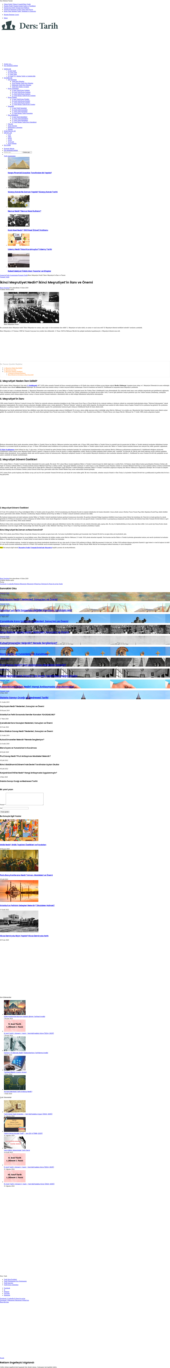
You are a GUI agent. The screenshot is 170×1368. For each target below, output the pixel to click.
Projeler (10, 129)
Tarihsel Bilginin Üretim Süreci (15, 1072)
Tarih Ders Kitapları (18, 81)
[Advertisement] (85, 45)
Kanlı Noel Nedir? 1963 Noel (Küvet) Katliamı (28, 230)
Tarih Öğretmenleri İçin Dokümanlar (15, 1281)
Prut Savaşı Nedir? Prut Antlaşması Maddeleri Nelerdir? (33, 665)
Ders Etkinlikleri (13, 115)
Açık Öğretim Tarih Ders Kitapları (22, 83)
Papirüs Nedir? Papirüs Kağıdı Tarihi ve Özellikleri (20, 6)
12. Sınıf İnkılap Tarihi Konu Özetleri (23, 104)
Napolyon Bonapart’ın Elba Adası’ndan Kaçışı (18, 9)
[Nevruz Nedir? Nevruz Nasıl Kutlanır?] (19, 207)
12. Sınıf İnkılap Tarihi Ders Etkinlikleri (24, 122)
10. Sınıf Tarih (12, 72)
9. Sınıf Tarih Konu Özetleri (20, 99)
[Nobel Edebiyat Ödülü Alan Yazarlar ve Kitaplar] (19, 267)
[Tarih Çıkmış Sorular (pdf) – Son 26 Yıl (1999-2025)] (15, 1131)
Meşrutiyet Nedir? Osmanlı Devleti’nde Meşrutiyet (35, 547)
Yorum (2, 804)
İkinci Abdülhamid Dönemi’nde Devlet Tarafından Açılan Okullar (38, 675)
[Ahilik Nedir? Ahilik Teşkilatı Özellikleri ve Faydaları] (19, 840)
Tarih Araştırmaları (12, 275)
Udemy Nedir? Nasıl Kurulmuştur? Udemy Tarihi (30, 249)
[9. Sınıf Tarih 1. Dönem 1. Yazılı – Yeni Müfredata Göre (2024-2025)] (15, 1031)
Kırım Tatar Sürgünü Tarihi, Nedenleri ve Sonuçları (20, 11)
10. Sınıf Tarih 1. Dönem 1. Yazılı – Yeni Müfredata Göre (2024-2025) (29, 1184)
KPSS (10, 138)
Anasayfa (3, 275)
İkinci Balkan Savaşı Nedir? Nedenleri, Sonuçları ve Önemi (34, 632)
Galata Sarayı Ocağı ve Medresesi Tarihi (24, 697)
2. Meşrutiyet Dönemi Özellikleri (13, 371)
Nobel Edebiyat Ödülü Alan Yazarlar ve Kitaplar (29, 271)
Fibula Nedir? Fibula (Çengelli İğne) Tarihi (17, 4)
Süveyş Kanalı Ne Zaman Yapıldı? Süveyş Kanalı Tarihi (33, 192)
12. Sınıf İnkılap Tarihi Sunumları (22, 113)
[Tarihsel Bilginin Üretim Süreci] (15, 1070)
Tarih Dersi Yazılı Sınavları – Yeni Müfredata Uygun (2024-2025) (28, 1114)
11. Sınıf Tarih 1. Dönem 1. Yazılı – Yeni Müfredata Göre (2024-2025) (29, 1167)
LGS (9, 134)
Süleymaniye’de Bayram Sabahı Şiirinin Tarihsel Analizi (24, 1016)
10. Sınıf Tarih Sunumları (20, 110)
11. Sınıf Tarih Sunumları (19, 111)
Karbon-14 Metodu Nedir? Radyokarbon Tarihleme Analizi (26, 1053)
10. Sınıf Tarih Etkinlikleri (20, 118)
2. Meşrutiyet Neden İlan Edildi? (13, 368)
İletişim (7, 145)
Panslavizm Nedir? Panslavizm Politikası (16, 8)
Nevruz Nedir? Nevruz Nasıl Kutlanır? (24, 211)
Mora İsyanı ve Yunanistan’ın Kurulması (24, 654)
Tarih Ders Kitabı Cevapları (20, 87)
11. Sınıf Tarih (12, 74)
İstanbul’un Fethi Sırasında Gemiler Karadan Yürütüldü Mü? (36, 610)
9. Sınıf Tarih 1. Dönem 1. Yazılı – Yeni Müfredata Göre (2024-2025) (29, 1033)
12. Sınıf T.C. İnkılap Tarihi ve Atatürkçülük (21, 76)
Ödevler (10, 124)
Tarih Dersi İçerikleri (10, 1279)
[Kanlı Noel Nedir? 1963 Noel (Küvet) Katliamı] (19, 226)
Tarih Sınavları (8, 1283)
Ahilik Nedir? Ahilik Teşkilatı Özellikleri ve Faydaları (23, 844)
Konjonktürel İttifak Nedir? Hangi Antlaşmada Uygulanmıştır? (37, 686)
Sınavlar (8, 133)
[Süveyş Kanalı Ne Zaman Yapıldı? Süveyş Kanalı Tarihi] (19, 188)
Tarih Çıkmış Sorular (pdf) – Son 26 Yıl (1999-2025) (23, 1133)
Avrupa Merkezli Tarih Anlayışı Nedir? (18, 1091)
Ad (1, 808)
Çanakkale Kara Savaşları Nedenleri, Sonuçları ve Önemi (34, 621)
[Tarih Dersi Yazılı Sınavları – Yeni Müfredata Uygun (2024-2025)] (15, 1112)
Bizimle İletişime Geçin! (11, 14)
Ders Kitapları (12, 79)
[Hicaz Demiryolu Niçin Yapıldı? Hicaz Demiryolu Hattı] (19, 932)
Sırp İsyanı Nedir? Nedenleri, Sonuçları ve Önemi (28, 599)
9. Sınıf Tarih (12, 71)
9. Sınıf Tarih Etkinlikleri (19, 117)
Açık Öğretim (12, 143)
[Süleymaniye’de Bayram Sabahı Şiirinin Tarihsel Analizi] (15, 1014)
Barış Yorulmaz (5, 288)
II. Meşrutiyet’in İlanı (10, 370)
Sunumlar (11, 106)
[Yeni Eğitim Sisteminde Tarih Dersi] (15, 1148)
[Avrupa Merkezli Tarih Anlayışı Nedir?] (15, 1089)
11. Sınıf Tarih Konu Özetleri (21, 103)
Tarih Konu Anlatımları (11, 1285)
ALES (10, 140)
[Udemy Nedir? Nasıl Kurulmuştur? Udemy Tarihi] (19, 245)
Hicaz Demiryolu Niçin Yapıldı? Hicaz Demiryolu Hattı (24, 936)
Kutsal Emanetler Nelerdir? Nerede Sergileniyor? (28, 643)
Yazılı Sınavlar (12, 126)
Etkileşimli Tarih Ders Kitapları (21, 85)
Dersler (7, 69)
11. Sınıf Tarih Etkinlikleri (20, 120)
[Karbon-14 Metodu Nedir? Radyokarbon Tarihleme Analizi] (15, 1050)
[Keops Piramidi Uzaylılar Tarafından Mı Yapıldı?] (19, 168)
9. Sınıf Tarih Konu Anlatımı (21, 90)
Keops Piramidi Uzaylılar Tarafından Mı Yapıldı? (30, 172)
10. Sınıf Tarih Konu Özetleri (21, 101)
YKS (9, 136)
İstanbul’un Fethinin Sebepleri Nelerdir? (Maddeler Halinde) (27, 905)
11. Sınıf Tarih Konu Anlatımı (21, 94)
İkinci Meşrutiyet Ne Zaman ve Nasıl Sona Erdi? (21, 374)
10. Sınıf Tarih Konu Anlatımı (21, 92)
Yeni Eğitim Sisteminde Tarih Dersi (17, 1150)
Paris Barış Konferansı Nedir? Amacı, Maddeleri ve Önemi (26, 875)
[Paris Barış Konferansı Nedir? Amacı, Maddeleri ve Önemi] (19, 871)
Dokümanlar (10, 131)
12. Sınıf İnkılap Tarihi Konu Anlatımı (24, 95)
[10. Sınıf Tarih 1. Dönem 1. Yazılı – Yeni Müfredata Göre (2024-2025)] (15, 1182)
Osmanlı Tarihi (23, 275)
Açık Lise (11, 142)
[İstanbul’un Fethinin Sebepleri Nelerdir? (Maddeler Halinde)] (19, 901)
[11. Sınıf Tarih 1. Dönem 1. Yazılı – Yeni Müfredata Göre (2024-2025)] (15, 1165)
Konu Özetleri (12, 97)
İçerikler (8, 78)
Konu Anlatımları (13, 88)
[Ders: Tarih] (29, 29)
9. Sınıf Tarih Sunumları (19, 108)
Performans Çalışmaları (15, 127)
